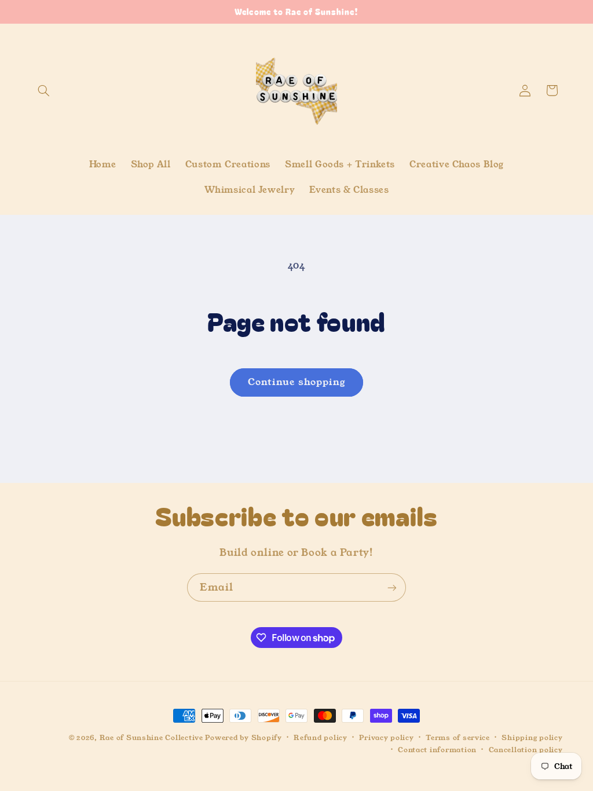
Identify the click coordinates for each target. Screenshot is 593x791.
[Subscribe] (392, 587)
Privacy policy (386, 737)
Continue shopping (296, 382)
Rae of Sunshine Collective (153, 737)
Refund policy (320, 737)
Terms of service (458, 737)
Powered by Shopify (243, 737)
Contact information (437, 750)
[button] (44, 90)
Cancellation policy (526, 750)
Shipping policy (532, 737)
